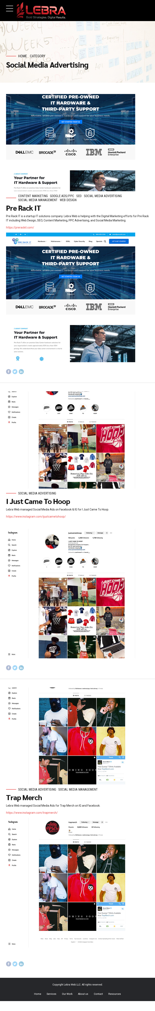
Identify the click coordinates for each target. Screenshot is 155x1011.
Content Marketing (33, 196)
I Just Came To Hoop (38, 501)
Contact (98, 994)
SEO (79, 196)
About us (83, 994)
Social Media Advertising (103, 196)
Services (51, 994)
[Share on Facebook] (8, 371)
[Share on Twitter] (15, 371)
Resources (114, 994)
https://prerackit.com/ (20, 227)
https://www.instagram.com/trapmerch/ (32, 812)
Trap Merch (24, 797)
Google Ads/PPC (62, 196)
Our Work (67, 994)
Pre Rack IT (23, 207)
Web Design (68, 200)
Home (22, 56)
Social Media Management (38, 200)
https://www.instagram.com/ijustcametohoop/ (36, 516)
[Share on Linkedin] (21, 371)
